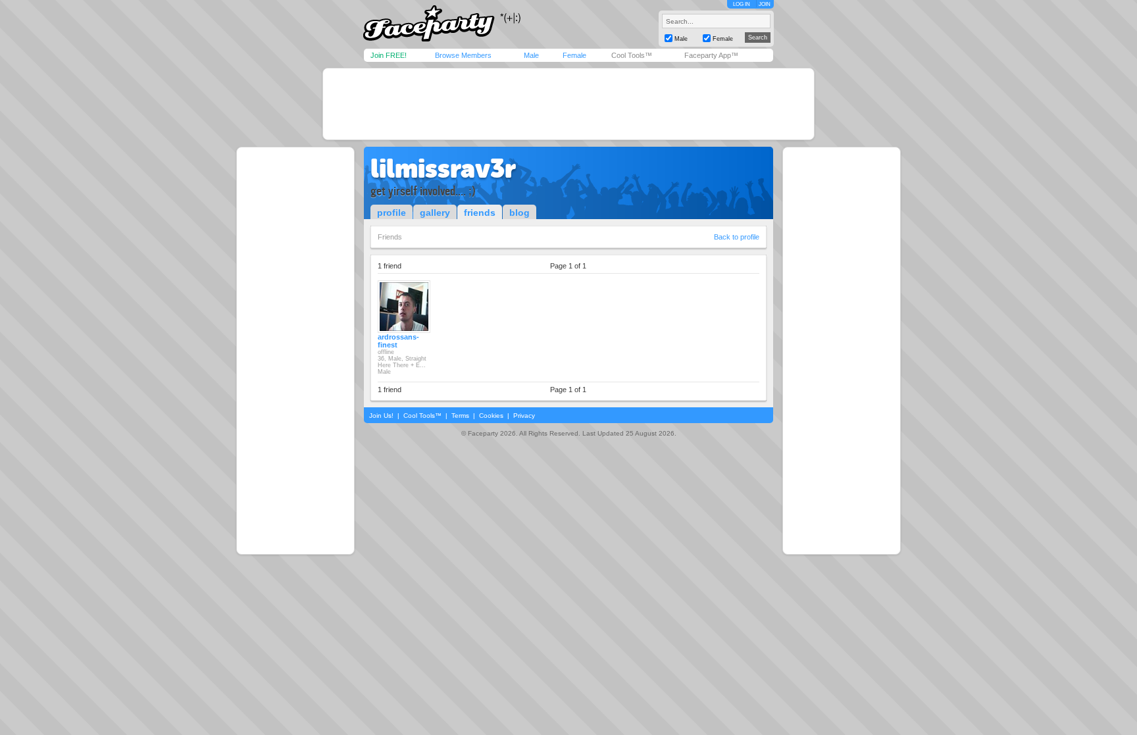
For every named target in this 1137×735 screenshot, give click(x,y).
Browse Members (463, 55)
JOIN (765, 4)
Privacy (524, 415)
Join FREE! (388, 55)
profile (391, 212)
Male (531, 55)
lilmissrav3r (443, 168)
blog (519, 212)
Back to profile (736, 237)
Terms (460, 415)
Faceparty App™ (711, 55)
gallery (435, 212)
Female (574, 55)
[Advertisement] (568, 104)
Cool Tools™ (631, 55)
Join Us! (381, 415)
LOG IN (741, 4)
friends (479, 212)
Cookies (491, 415)
